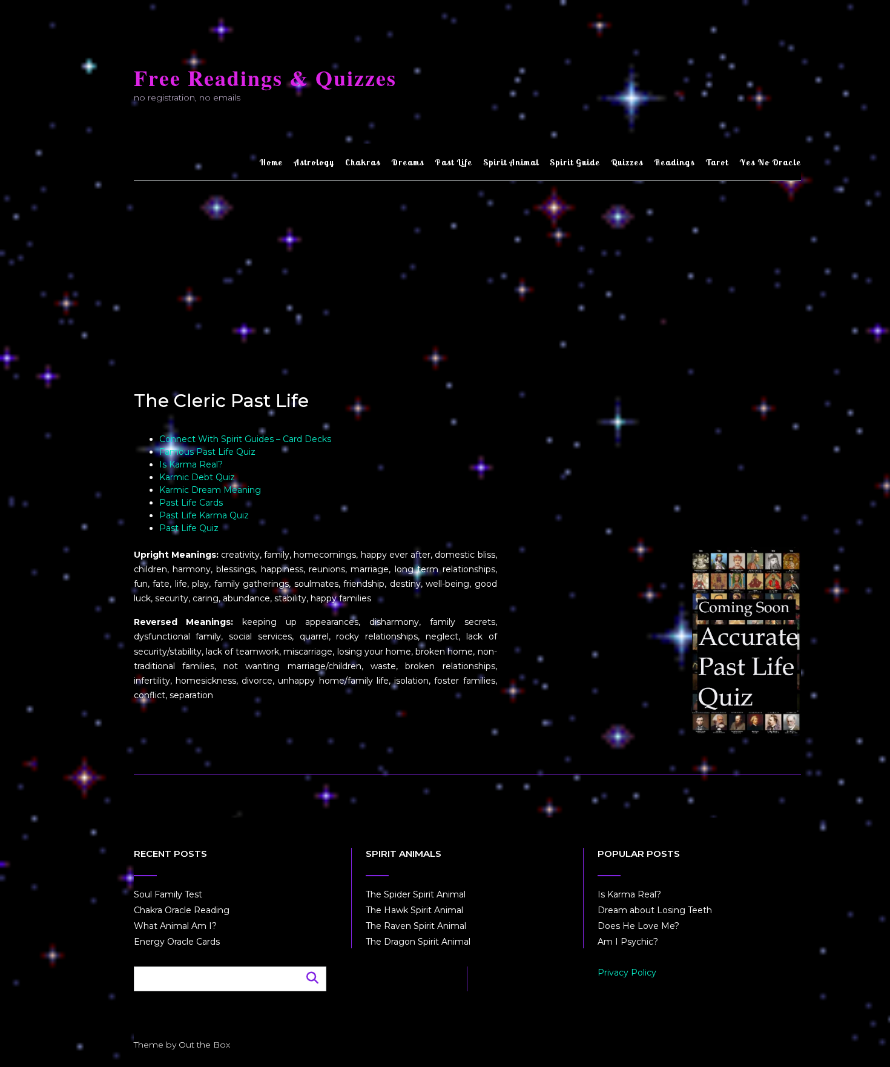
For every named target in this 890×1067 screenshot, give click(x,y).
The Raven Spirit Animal (416, 925)
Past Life (453, 162)
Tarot (716, 162)
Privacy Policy (627, 972)
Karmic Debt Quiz (197, 477)
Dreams (407, 162)
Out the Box (204, 1044)
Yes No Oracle (770, 162)
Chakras (362, 162)
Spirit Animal (511, 162)
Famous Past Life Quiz (207, 451)
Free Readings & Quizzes (265, 78)
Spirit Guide (575, 162)
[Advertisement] (468, 272)
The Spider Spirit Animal (416, 894)
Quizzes (627, 162)
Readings (674, 162)
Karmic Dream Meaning (210, 489)
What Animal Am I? (175, 925)
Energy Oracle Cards (177, 941)
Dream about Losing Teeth (655, 910)
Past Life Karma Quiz (204, 515)
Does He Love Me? (638, 925)
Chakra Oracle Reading (181, 910)
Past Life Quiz (189, 528)
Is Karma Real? (191, 464)
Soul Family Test (168, 894)
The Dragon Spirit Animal (418, 941)
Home (271, 162)
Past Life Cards (191, 502)
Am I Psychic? (628, 941)
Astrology (314, 162)
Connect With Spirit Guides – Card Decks (245, 439)
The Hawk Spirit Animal (414, 910)
